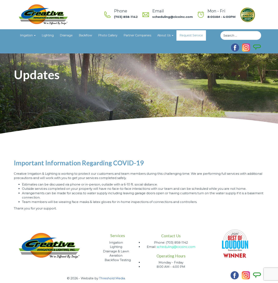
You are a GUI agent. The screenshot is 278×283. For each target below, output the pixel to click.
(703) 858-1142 (126, 17)
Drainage (66, 35)
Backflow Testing (118, 260)
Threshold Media (112, 278)
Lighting (48, 35)
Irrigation (27, 35)
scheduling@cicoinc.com (172, 17)
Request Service (191, 35)
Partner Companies (137, 35)
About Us (164, 35)
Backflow (85, 35)
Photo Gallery (107, 35)
